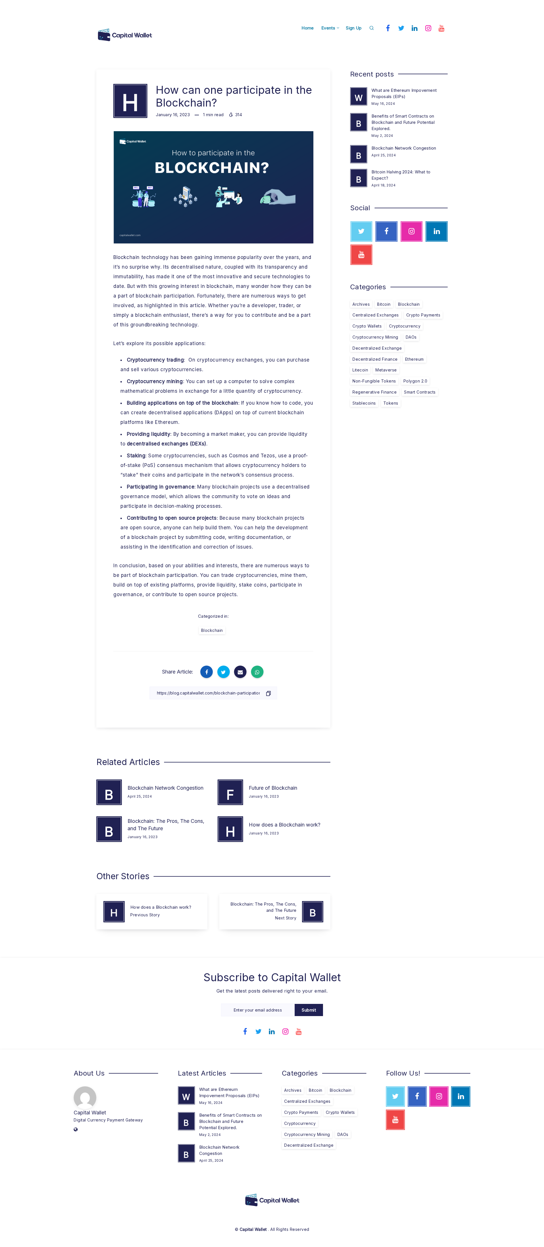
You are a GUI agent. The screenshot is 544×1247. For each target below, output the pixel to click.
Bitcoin (384, 304)
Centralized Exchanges (375, 315)
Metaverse (386, 369)
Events (328, 28)
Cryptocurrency (404, 326)
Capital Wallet (90, 1113)
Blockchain (212, 630)
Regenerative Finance (374, 392)
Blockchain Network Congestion (165, 788)
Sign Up (354, 28)
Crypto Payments (423, 315)
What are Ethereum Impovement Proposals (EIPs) (404, 93)
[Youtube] (441, 27)
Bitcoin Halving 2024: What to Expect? (400, 175)
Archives (361, 304)
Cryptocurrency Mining (375, 337)
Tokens (390, 403)
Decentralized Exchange (377, 348)
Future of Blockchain (273, 788)
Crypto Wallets (367, 326)
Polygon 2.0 (415, 381)
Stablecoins (364, 403)
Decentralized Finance (375, 359)
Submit (309, 1010)
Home (307, 28)
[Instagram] (428, 27)
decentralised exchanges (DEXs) (166, 444)
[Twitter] (401, 27)
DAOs (411, 337)
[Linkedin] (414, 27)
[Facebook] (387, 27)
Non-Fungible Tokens (374, 381)
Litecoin (360, 369)
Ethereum (414, 359)
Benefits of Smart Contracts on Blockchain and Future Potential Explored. (403, 122)
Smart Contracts (420, 392)
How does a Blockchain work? (284, 825)
